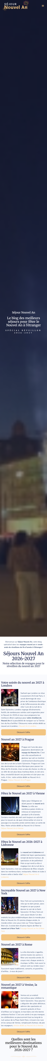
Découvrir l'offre (23, 732)
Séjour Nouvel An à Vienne (12, 828)
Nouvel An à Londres (27, 726)
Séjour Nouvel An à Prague (19, 780)
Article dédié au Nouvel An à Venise (28, 1025)
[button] (43, 5)
